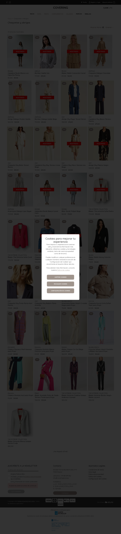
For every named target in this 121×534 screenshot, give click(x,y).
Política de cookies (63, 270)
